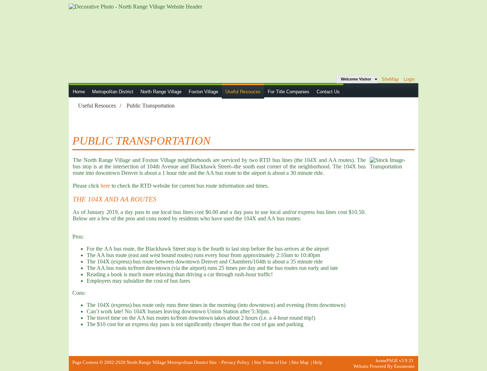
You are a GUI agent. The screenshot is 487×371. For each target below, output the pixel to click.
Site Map (300, 362)
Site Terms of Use (270, 362)
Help (317, 362)
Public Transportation (151, 106)
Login (409, 79)
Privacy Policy (235, 362)
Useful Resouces (97, 106)
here (105, 186)
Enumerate (404, 366)
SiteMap (390, 79)
